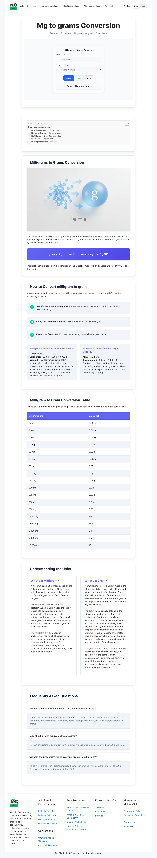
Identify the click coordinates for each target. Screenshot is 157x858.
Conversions (110, 6)
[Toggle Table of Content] (126, 124)
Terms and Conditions (134, 815)
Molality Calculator (71, 6)
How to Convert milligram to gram (47, 133)
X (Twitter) (100, 807)
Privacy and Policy (133, 811)
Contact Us (129, 822)
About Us (128, 826)
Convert (68, 78)
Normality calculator (49, 6)
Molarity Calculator (28, 6)
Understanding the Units (44, 139)
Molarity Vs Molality (76, 822)
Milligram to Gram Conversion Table (48, 136)
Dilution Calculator (92, 6)
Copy (89, 78)
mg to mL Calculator (48, 845)
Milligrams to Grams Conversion (46, 130)
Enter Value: (60, 55)
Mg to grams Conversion (41, 127)
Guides (127, 6)
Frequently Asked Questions (45, 142)
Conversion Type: (63, 65)
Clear (79, 78)
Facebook (100, 811)
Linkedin (99, 816)
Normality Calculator (48, 823)
